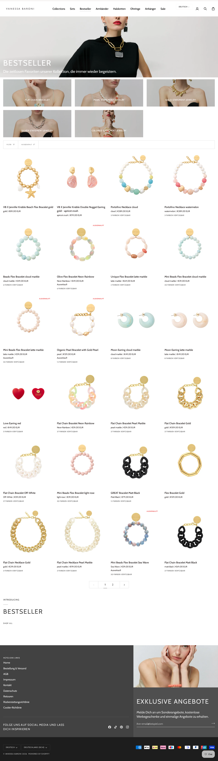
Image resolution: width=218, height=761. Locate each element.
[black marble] (113, 359)
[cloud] (113, 216)
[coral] (28, 286)
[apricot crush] (82, 289)
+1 (33, 285)
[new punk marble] (76, 289)
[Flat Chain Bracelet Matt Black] (190, 533)
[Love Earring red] (28, 394)
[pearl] (65, 363)
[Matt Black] (136, 502)
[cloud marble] (17, 286)
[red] (5, 432)
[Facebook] (109, 727)
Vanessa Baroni (13, 754)
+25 (195, 285)
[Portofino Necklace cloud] (136, 177)
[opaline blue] (70, 432)
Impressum (9, 679)
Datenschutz (10, 690)
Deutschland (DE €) (34, 747)
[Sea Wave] (136, 575)
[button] (59, 8)
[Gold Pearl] (70, 363)
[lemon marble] (59, 289)
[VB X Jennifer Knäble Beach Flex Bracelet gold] (28, 177)
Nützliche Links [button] (11, 658)
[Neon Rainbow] (70, 289)
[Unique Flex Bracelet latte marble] (136, 247)
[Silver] (5, 571)
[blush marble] (130, 502)
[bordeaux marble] (5, 286)
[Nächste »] (124, 584)
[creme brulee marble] (136, 359)
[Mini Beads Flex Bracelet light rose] (82, 463)
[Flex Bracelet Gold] (190, 463)
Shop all (8, 623)
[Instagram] (127, 727)
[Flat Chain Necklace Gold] (28, 533)
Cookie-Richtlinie (12, 707)
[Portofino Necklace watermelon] (190, 177)
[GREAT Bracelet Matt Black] (136, 463)
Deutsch (183, 7)
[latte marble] (119, 286)
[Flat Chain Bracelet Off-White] (28, 463)
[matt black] (190, 571)
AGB (5, 673)
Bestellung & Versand (14, 668)
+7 (87, 362)
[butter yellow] (190, 286)
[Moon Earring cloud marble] (136, 320)
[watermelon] (119, 216)
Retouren (8, 696)
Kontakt (7, 685)
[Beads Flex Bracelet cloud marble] (28, 247)
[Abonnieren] (212, 723)
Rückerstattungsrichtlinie (16, 702)
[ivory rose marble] (124, 216)
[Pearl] (59, 363)
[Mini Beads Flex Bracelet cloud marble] (190, 247)
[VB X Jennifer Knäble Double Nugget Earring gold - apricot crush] (82, 177)
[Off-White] (28, 502)
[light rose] (82, 502)
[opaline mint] (76, 432)
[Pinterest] (121, 727)
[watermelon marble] (82, 363)
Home (6, 662)
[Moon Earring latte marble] (190, 320)
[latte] (22, 286)
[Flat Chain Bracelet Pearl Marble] (136, 394)
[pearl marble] (11, 286)
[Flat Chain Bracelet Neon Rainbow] (82, 394)
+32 (88, 432)
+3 (140, 359)
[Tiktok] (115, 727)
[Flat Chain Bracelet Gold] (190, 394)
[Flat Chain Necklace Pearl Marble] (82, 533)
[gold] (76, 363)
